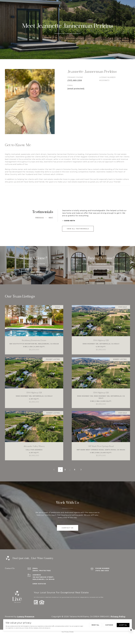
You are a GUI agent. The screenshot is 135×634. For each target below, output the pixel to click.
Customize (109, 625)
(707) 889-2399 (75, 80)
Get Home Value (33, 272)
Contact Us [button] (67, 528)
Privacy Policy (118, 616)
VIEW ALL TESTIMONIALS (78, 229)
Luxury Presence (25, 616)
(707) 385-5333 (102, 570)
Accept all (123, 625)
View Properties (101, 269)
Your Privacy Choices (67, 632)
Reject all (95, 625)
